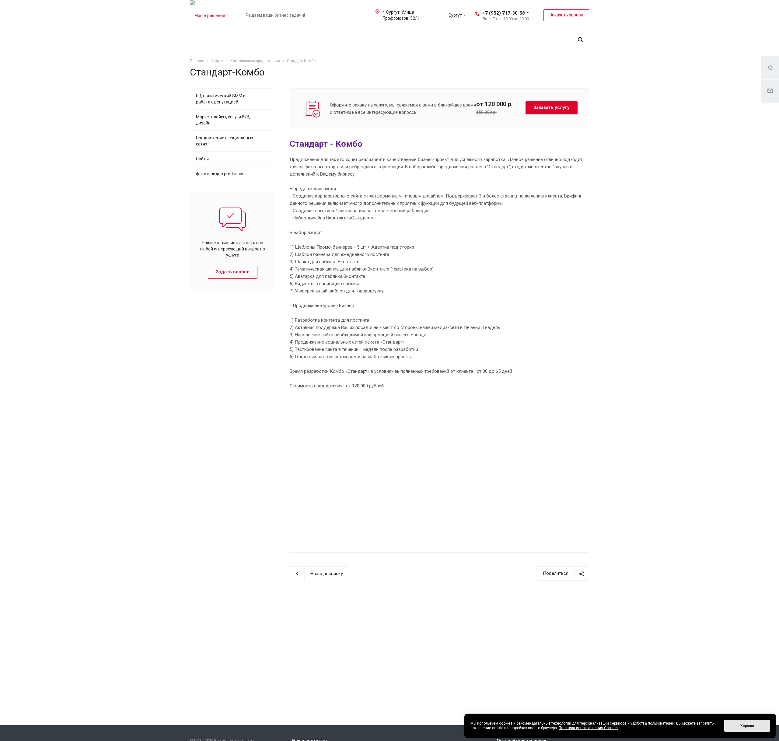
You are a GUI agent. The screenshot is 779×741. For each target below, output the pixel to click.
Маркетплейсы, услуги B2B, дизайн (223, 119)
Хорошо (747, 726)
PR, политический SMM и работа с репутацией (221, 98)
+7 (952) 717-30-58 (504, 13)
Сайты (202, 158)
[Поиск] (580, 40)
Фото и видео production (220, 173)
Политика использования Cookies (588, 728)
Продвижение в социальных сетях (224, 140)
